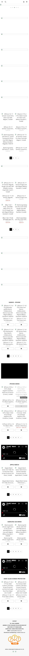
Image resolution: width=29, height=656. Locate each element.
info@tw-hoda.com (21, 632)
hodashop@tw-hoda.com (16, 630)
